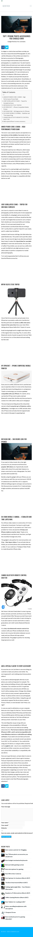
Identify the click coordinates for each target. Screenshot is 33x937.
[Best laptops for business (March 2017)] (3, 879)
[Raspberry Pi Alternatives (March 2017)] (3, 893)
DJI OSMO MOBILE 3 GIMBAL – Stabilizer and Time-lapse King (16, 114)
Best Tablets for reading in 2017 (15, 902)
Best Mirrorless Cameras (13, 873)
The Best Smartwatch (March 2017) (16, 882)
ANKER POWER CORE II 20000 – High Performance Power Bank (14, 98)
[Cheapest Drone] (3, 913)
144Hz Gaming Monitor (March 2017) (16, 897)
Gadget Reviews (12, 41)
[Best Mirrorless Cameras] (3, 874)
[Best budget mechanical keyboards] (3, 861)
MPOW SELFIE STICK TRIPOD (12, 105)
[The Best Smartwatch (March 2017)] (3, 883)
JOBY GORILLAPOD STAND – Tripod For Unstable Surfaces (15, 102)
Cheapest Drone (10, 912)
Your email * (5, 825)
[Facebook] (3, 47)
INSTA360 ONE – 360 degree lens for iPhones (16, 111)
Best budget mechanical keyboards (16, 860)
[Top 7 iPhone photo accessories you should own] (3, 855)
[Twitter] (6, 47)
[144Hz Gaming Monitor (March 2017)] (3, 898)
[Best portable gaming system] (3, 865)
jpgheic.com (9, 746)
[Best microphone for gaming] (3, 870)
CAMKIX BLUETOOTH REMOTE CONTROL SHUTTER (16, 118)
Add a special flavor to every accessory (14, 121)
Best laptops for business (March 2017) (17, 878)
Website (4, 828)
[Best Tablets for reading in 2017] (3, 902)
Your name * (5, 822)
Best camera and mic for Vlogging (15, 850)
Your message (5, 806)
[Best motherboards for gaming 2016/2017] (3, 917)
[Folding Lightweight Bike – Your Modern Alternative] (3, 887)
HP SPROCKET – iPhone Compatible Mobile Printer (16, 108)
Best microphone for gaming (14, 869)
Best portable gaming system (14, 865)
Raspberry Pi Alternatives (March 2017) (17, 893)
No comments (21, 41)
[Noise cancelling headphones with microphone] (3, 907)
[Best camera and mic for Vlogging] (3, 850)
